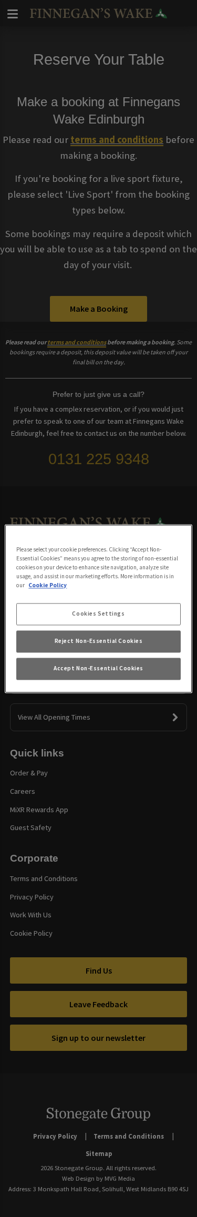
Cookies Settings (98, 613)
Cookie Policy (47, 585)
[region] (98, 608)
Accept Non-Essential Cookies (98, 668)
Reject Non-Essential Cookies (99, 641)
